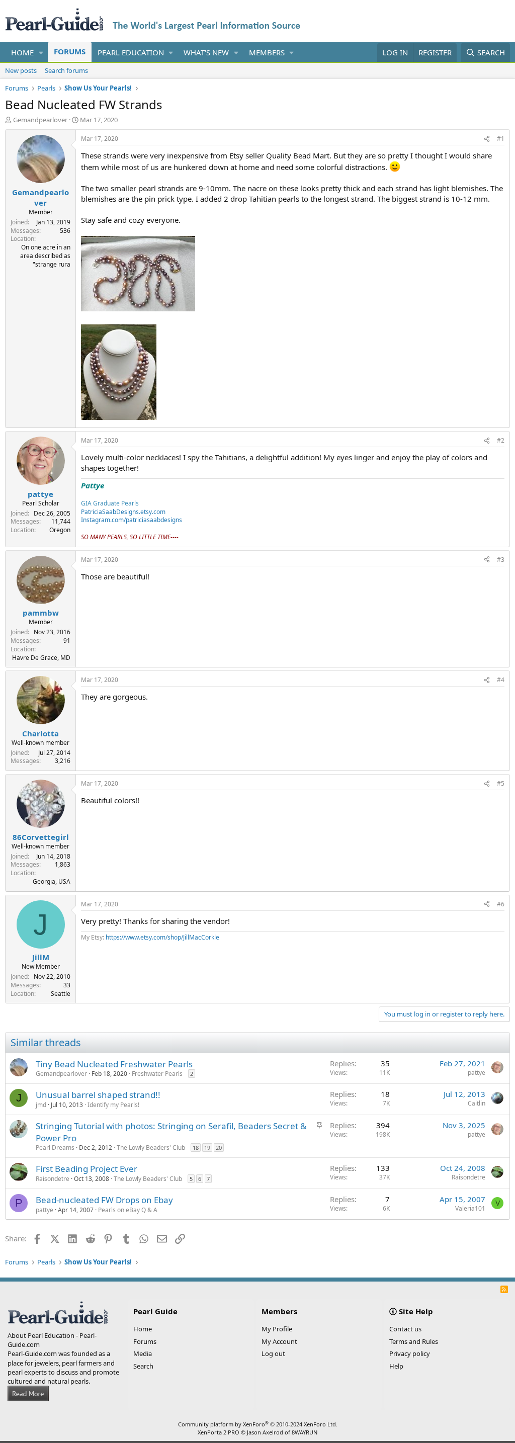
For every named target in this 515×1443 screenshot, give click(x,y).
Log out (273, 1353)
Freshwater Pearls (157, 1073)
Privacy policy (409, 1353)
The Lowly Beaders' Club (151, 1147)
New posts (21, 70)
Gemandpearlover (40, 119)
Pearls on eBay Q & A (127, 1210)
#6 (500, 904)
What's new (206, 52)
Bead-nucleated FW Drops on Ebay (104, 1200)
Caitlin (476, 1103)
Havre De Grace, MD (41, 657)
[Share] (486, 139)
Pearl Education (131, 52)
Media (142, 1353)
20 (219, 1147)
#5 (500, 783)
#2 (500, 440)
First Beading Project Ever (86, 1168)
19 (207, 1147)
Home (22, 52)
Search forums (66, 70)
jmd (41, 1104)
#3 (500, 559)
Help (396, 1366)
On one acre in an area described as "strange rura (45, 256)
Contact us (405, 1328)
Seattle (60, 993)
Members (267, 52)
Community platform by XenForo (257, 1424)
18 (196, 1147)
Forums (69, 51)
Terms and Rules (413, 1341)
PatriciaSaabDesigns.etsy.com (123, 511)
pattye (476, 1072)
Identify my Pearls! (113, 1104)
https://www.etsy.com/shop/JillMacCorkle (162, 937)
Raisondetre (52, 1178)
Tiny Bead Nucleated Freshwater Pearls (114, 1064)
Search (143, 1366)
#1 (500, 138)
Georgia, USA (51, 881)
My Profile (277, 1328)
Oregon (59, 530)
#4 (500, 679)
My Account (279, 1341)
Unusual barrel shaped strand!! (98, 1094)
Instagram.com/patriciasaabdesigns (131, 520)
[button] (41, 52)
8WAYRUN (304, 1432)
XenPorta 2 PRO (218, 1432)
